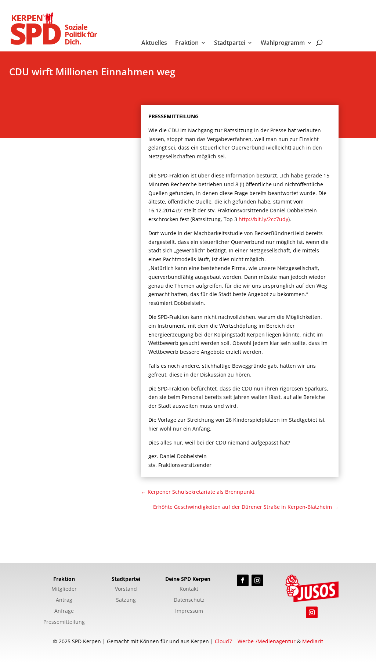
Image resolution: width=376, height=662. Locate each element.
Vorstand (126, 589)
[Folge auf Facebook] (243, 580)
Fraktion (187, 43)
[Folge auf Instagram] (257, 580)
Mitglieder (64, 589)
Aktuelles (154, 43)
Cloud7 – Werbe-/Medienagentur (255, 641)
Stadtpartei (229, 43)
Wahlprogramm (283, 43)
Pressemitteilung (64, 622)
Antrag (64, 600)
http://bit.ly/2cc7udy (263, 219)
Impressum (189, 611)
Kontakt (189, 589)
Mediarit (312, 641)
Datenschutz (189, 600)
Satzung (126, 600)
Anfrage (64, 611)
